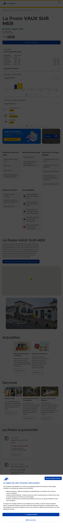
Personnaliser (32, 520)
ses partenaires (31, 486)
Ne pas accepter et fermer (53, 478)
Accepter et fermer (32, 514)
